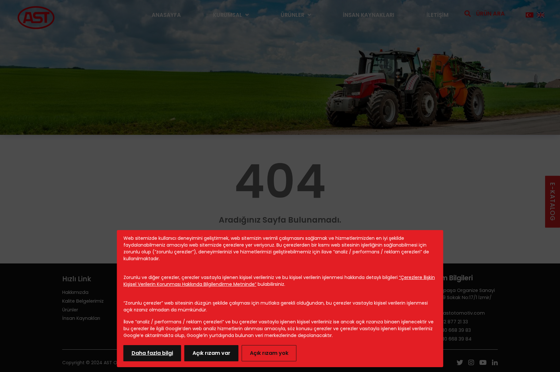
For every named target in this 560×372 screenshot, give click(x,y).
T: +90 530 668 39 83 (447, 330)
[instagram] (471, 363)
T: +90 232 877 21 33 (445, 322)
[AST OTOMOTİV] (36, 15)
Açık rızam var (211, 353)
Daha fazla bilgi (152, 353)
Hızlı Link (76, 279)
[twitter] (460, 363)
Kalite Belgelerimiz (83, 301)
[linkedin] (495, 363)
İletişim (437, 15)
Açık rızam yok (269, 353)
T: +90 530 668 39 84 (447, 339)
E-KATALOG (552, 201)
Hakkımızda (75, 292)
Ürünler (292, 15)
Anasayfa (166, 15)
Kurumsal (227, 15)
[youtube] (483, 363)
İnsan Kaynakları (368, 15)
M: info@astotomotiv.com (454, 313)
